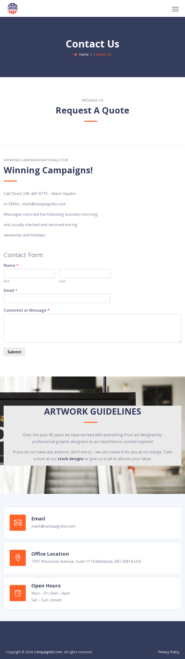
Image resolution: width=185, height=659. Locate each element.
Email (10, 290)
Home (83, 54)
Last (62, 281)
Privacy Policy (168, 652)
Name (11, 265)
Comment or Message (27, 310)
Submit (14, 352)
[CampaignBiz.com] (12, 8)
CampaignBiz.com (48, 652)
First (7, 281)
